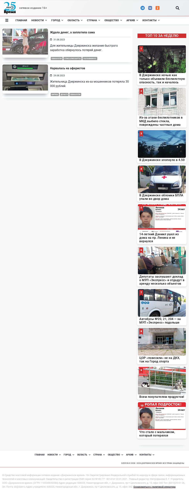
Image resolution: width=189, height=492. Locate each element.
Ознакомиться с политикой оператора (154, 486)
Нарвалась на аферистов (67, 68)
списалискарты (72, 59)
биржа (54, 94)
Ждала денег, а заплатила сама (72, 32)
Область (74, 20)
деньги (64, 94)
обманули (56, 59)
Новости (37, 20)
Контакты (149, 20)
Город (55, 20)
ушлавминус (90, 59)
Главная (21, 20)
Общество (111, 20)
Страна (92, 20)
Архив (130, 20)
